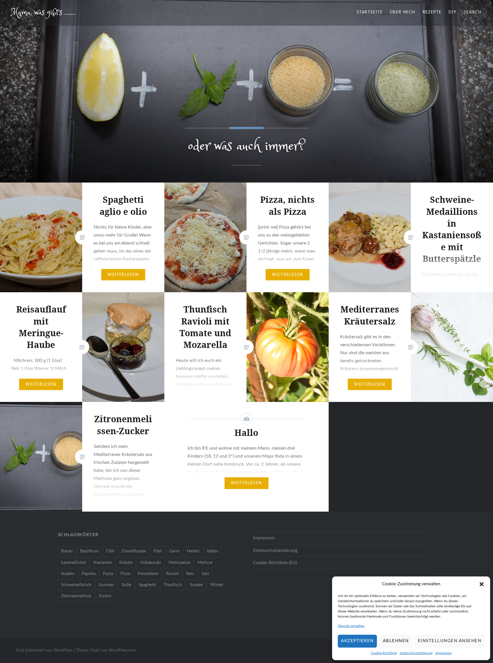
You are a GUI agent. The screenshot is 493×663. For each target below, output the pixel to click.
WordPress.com (122, 650)
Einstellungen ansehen (450, 641)
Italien (212, 551)
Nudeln (67, 574)
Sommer (106, 585)
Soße (126, 585)
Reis (190, 574)
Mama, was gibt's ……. (43, 12)
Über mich (402, 12)
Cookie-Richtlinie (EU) (275, 562)
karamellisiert (73, 562)
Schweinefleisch (76, 585)
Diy (452, 12)
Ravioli (172, 574)
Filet (157, 551)
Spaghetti (147, 585)
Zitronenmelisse (76, 596)
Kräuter (126, 562)
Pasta (108, 574)
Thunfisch (172, 585)
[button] (481, 584)
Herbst (193, 551)
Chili (110, 551)
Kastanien (103, 562)
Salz (205, 574)
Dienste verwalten (351, 626)
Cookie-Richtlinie (384, 653)
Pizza (125, 574)
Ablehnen (396, 641)
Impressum (443, 653)
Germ (174, 551)
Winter (216, 585)
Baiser (67, 551)
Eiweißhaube (134, 551)
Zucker (105, 596)
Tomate (196, 585)
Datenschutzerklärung (416, 653)
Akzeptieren (357, 641)
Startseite (370, 12)
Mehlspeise (179, 562)
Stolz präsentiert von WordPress (44, 650)
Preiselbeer (148, 574)
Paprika (89, 574)
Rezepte (432, 12)
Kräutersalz (150, 562)
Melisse (205, 562)
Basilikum (89, 551)
